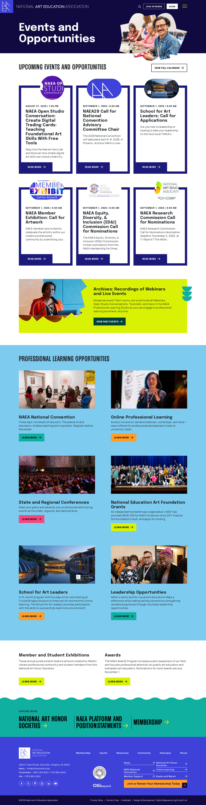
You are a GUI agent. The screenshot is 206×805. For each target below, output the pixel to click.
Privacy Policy (96, 800)
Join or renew (154, 6)
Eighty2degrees (163, 800)
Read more (34, 166)
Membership (83, 752)
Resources (122, 752)
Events (103, 752)
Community (144, 752)
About (183, 752)
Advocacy (165, 752)
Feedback (126, 800)
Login (172, 6)
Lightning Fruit (180, 800)
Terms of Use (112, 800)
